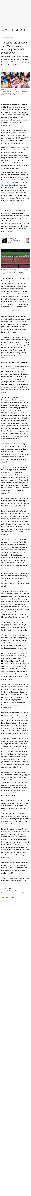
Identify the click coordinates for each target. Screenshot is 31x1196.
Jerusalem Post (5, 37)
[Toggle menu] (3, 30)
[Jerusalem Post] (17, 30)
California (9, 891)
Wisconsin (18, 891)
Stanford (25, 147)
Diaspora (12, 37)
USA (23, 893)
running (15, 107)
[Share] (2, 69)
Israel (10, 379)
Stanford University (6, 893)
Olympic (4, 185)
